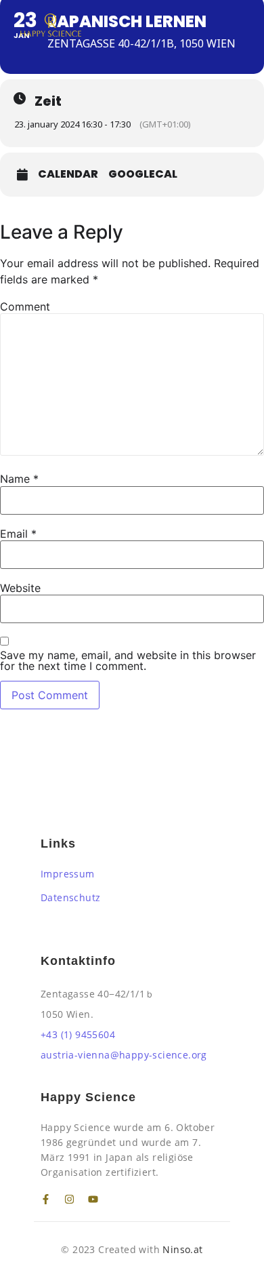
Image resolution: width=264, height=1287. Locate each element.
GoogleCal (142, 174)
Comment (25, 306)
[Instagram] (69, 1199)
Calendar (68, 174)
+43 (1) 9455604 (78, 1034)
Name (19, 478)
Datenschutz (70, 897)
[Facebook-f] (46, 1199)
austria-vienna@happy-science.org (124, 1054)
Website (20, 587)
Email (18, 533)
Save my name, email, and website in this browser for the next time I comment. (128, 660)
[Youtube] (93, 1199)
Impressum (68, 873)
